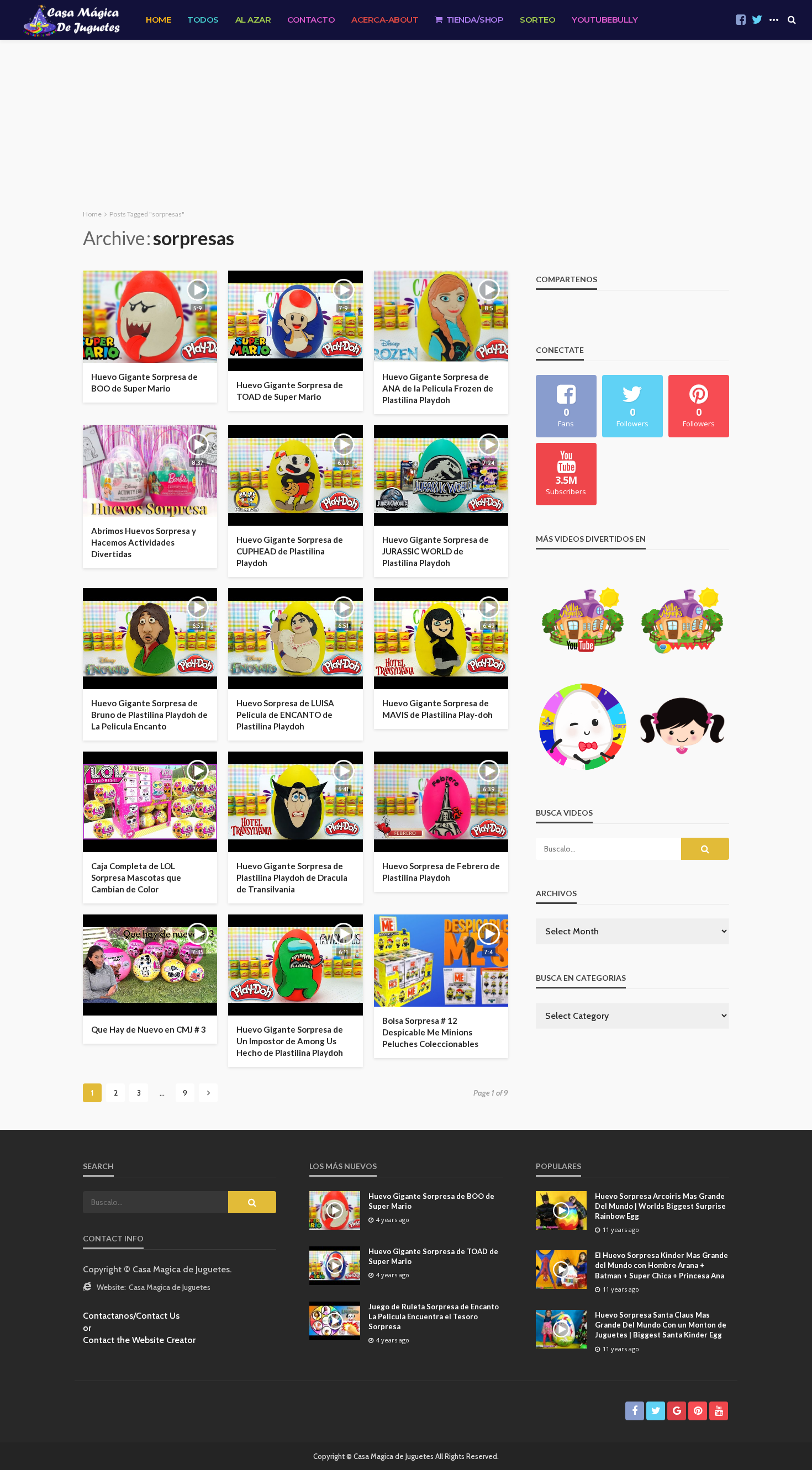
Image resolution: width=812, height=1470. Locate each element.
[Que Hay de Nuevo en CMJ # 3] (150, 964)
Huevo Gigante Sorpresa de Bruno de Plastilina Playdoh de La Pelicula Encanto (149, 714)
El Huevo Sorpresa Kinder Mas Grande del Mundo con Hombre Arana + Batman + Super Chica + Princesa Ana (661, 1265)
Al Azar (253, 19)
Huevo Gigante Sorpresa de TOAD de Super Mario (289, 390)
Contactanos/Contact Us (131, 1315)
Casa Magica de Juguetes (169, 1287)
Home (158, 19)
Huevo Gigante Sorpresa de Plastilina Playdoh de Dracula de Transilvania (291, 877)
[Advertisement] (406, 122)
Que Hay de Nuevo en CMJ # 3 (148, 1029)
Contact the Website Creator (139, 1340)
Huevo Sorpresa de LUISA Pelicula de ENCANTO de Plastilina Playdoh (285, 714)
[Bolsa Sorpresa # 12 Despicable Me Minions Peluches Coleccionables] (441, 960)
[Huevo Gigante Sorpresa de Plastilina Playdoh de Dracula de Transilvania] (295, 802)
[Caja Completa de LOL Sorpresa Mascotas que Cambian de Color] (150, 802)
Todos (203, 19)
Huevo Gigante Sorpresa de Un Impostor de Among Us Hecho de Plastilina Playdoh (289, 1040)
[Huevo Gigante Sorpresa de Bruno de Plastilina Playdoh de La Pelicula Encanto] (150, 638)
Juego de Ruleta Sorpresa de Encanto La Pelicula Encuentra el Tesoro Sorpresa (433, 1316)
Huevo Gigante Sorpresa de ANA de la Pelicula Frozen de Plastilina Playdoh (437, 388)
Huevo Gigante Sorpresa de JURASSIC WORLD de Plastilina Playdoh (435, 551)
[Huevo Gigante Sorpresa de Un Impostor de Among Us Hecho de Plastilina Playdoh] (295, 964)
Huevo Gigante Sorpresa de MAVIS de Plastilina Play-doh (437, 709)
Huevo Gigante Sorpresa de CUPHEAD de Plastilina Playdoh (289, 551)
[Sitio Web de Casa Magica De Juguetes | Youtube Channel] (71, 20)
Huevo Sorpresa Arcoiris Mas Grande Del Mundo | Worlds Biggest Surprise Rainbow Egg (660, 1206)
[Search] (791, 20)
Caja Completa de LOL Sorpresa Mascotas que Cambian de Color (136, 877)
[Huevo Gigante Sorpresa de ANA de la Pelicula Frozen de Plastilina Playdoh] (441, 317)
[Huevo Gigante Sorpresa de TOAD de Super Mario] (295, 321)
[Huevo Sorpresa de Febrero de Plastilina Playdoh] (441, 802)
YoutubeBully (604, 19)
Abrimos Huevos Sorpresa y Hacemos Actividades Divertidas (143, 542)
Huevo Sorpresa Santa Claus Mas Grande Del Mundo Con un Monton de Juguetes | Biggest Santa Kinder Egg (660, 1324)
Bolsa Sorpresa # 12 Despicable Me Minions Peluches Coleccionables (430, 1032)
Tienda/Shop (475, 19)
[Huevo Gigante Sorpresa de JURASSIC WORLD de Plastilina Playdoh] (441, 475)
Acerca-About (384, 19)
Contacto (311, 19)
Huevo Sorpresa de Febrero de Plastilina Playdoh (441, 871)
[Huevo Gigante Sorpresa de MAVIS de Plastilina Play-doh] (441, 638)
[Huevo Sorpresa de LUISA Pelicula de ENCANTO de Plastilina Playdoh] (295, 638)
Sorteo (537, 19)
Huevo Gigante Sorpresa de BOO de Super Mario (144, 382)
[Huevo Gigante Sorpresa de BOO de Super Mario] (150, 317)
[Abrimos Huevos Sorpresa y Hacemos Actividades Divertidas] (150, 471)
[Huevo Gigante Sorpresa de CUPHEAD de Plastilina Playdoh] (295, 475)
